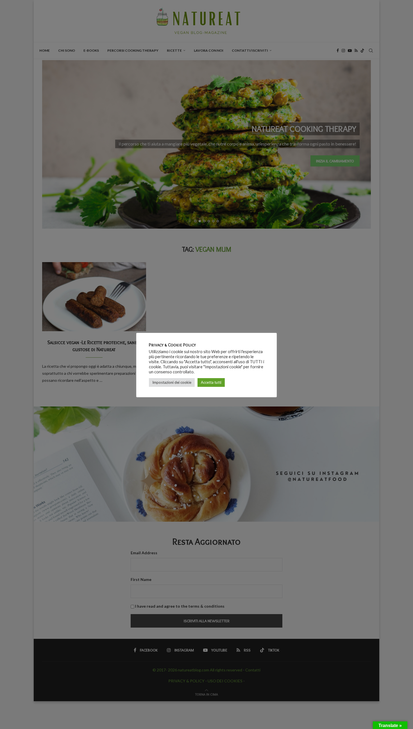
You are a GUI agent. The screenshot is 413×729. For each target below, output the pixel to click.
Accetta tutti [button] (211, 382)
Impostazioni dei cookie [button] (171, 382)
